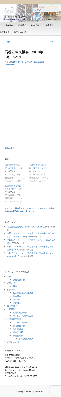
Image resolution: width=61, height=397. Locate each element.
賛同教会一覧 (19, 325)
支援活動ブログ (20, 312)
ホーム (10, 276)
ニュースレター (20, 322)
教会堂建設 (18, 335)
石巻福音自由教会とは (23, 292)
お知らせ (10, 25)
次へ (53, 41)
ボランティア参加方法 (23, 315)
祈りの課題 (18, 328)
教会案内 (22, 25)
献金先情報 (18, 332)
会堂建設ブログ (26, 338)
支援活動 (49, 25)
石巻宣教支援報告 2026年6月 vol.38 (24, 226)
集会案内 (17, 296)
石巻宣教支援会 (14, 318)
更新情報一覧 (19, 279)
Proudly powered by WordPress (30, 391)
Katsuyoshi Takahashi (14, 211)
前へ (8, 41)
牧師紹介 (17, 299)
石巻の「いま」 (20, 286)
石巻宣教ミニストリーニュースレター (31, 208)
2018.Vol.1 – (10, 147)
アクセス (17, 302)
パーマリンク (30, 211)
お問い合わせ (20, 31)
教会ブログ (36, 25)
